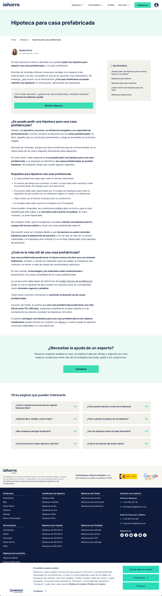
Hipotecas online (49, 514)
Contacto (7, 510)
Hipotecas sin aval (49, 510)
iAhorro (62, 322)
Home (13, 40)
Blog (5, 502)
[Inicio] (11, 5)
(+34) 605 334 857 (131, 519)
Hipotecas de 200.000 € (52, 538)
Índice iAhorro (9, 542)
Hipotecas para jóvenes (90, 498)
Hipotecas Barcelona (11, 562)
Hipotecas (24, 40)
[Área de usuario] (156, 5)
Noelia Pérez (25, 50)
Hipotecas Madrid (10, 558)
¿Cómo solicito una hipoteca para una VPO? (127, 88)
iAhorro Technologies (11, 518)
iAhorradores (8, 498)
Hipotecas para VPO (89, 538)
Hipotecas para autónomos (92, 506)
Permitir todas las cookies (140, 569)
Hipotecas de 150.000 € (52, 546)
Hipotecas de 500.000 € (52, 530)
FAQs (5, 546)
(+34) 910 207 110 (130, 502)
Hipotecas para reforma (121, 78)
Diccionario (7, 538)
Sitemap (6, 514)
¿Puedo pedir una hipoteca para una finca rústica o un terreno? (128, 72)
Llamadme (81, 369)
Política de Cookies (78, 584)
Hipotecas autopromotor (121, 95)
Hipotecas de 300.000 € (52, 534)
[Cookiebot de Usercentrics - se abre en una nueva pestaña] (16, 591)
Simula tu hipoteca (54, 105)
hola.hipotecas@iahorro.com (134, 507)
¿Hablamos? (142, 5)
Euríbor (111, 5)
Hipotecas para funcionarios (92, 502)
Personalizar (139, 578)
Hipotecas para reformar (91, 530)
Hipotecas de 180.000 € (52, 542)
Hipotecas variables (50, 502)
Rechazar (141, 586)
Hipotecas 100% (49, 518)
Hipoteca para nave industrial (123, 83)
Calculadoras (94, 5)
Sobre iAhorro (8, 506)
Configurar (38, 591)
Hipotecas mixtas (49, 506)
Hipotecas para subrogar (91, 542)
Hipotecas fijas (48, 498)
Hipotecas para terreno (90, 534)
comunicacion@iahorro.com (134, 523)
